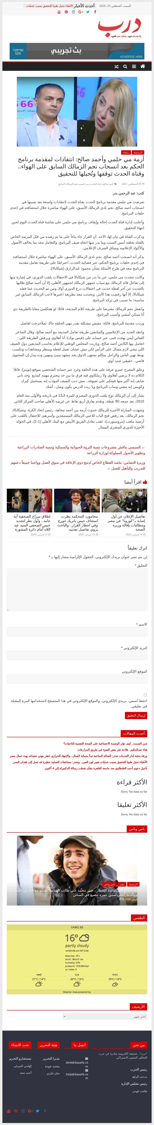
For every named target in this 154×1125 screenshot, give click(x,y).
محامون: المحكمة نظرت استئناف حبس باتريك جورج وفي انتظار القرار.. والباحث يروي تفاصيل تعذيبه (77, 522)
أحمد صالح (108, 184)
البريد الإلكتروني (134, 648)
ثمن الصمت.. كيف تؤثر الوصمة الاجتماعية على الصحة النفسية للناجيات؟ (105, 743)
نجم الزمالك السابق (68, 184)
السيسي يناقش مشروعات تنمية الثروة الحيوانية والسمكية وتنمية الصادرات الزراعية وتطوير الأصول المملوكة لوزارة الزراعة (81, 450)
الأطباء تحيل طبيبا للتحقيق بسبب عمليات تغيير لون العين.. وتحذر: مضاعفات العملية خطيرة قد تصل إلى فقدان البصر (79, 762)
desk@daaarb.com (77, 1064)
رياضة (126, 152)
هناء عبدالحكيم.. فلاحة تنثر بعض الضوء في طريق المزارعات (112, 749)
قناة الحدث (95, 184)
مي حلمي (84, 184)
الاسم (141, 624)
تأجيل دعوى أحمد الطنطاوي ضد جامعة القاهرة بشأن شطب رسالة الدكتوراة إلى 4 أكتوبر (96, 768)
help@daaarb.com (77, 1076)
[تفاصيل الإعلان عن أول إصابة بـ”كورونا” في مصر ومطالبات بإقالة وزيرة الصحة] (124, 491)
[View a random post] (116, 66)
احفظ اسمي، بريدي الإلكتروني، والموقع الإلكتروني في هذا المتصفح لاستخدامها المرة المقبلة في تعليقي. (79, 703)
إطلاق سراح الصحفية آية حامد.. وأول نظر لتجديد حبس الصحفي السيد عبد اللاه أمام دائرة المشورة (32, 522)
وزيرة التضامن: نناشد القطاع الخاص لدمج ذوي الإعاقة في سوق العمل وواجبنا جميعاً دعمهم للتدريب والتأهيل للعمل (78, 465)
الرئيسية (138, 152)
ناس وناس (109, 884)
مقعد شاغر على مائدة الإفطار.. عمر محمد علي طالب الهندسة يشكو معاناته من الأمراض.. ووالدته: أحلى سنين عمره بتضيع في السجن (73, 892)
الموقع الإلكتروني (134, 671)
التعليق (141, 565)
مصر (122, 884)
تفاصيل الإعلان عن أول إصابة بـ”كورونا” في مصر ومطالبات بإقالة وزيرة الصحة (126, 522)
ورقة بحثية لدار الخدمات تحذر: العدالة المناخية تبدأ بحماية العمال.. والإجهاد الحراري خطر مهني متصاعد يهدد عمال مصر (78, 756)
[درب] (142, 66)
